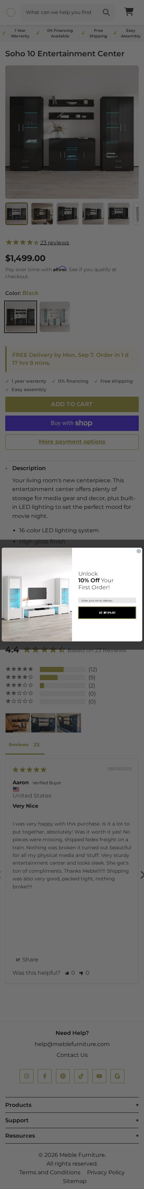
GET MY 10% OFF (107, 612)
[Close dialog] (139, 551)
